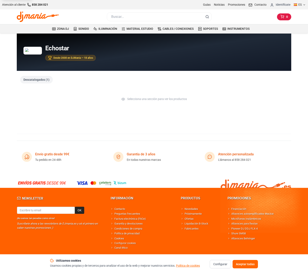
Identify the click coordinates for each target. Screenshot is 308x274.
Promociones (236, 4)
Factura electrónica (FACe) (130, 218)
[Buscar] (207, 17)
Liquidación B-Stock (196, 223)
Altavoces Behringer (243, 238)
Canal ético (121, 247)
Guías (207, 4)
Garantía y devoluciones (128, 223)
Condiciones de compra (128, 228)
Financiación (238, 208)
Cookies (119, 238)
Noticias (219, 4)
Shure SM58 (238, 233)
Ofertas (189, 218)
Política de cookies (188, 265)
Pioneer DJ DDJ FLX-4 (244, 228)
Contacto (119, 208)
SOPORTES (210, 28)
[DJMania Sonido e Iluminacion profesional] (256, 183)
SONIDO (83, 28)
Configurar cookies (125, 243)
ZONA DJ (63, 28)
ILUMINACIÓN (107, 28)
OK (80, 210)
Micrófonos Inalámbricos (246, 218)
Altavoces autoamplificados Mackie (252, 213)
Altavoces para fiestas (244, 223)
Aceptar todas (245, 264)
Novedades (191, 208)
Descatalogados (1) (36, 79)
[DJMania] (38, 16)
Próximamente (193, 213)
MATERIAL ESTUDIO (140, 28)
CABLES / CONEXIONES (178, 28)
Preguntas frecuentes (127, 213)
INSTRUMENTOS (238, 28)
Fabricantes (192, 228)
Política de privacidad (127, 233)
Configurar (220, 264)
